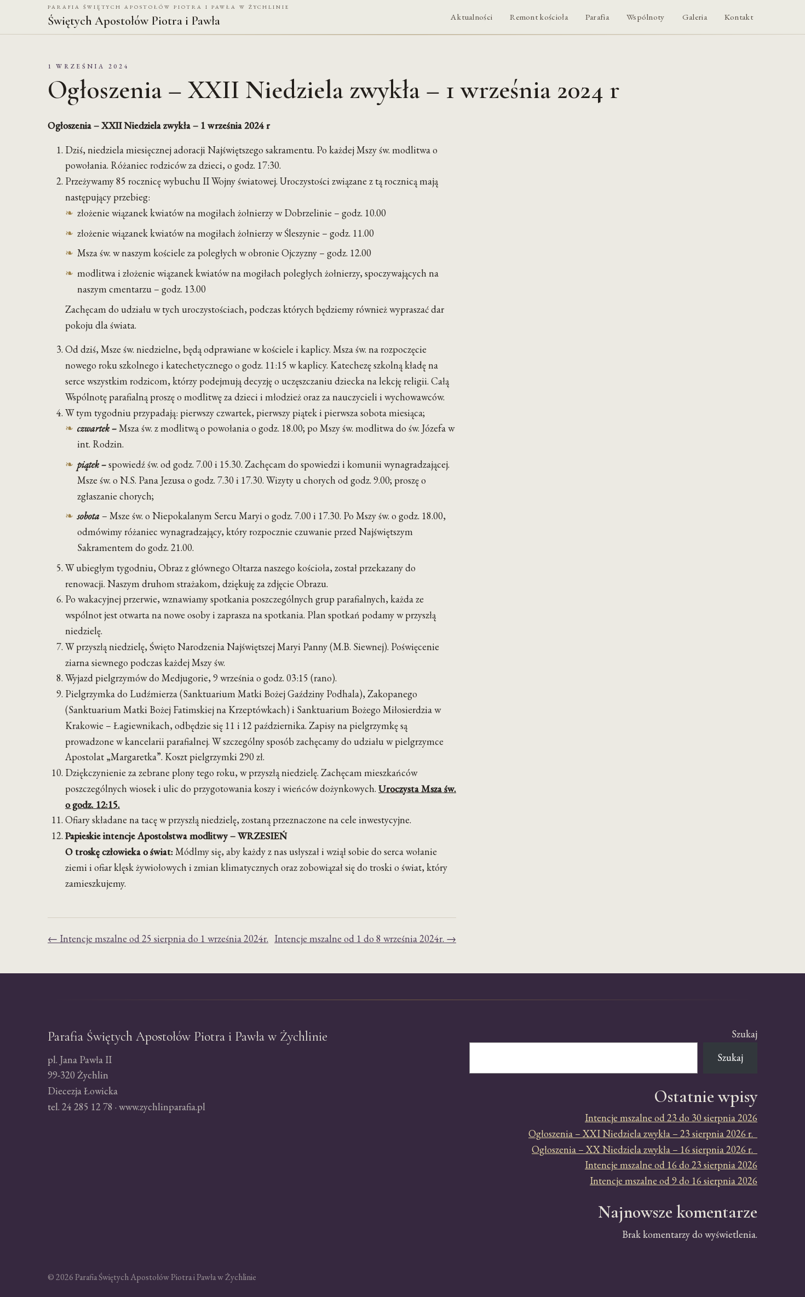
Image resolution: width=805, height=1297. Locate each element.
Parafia (597, 17)
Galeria (694, 17)
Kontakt (739, 17)
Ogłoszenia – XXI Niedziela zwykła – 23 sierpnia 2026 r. (642, 1133)
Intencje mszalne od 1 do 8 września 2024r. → (365, 938)
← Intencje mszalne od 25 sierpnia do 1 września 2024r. (158, 938)
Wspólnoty (645, 17)
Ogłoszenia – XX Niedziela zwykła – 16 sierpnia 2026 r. (644, 1149)
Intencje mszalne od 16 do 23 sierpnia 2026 (671, 1164)
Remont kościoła (539, 17)
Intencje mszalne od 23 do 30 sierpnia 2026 (671, 1117)
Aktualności (471, 17)
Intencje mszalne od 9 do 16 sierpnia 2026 (673, 1180)
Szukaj (744, 1034)
